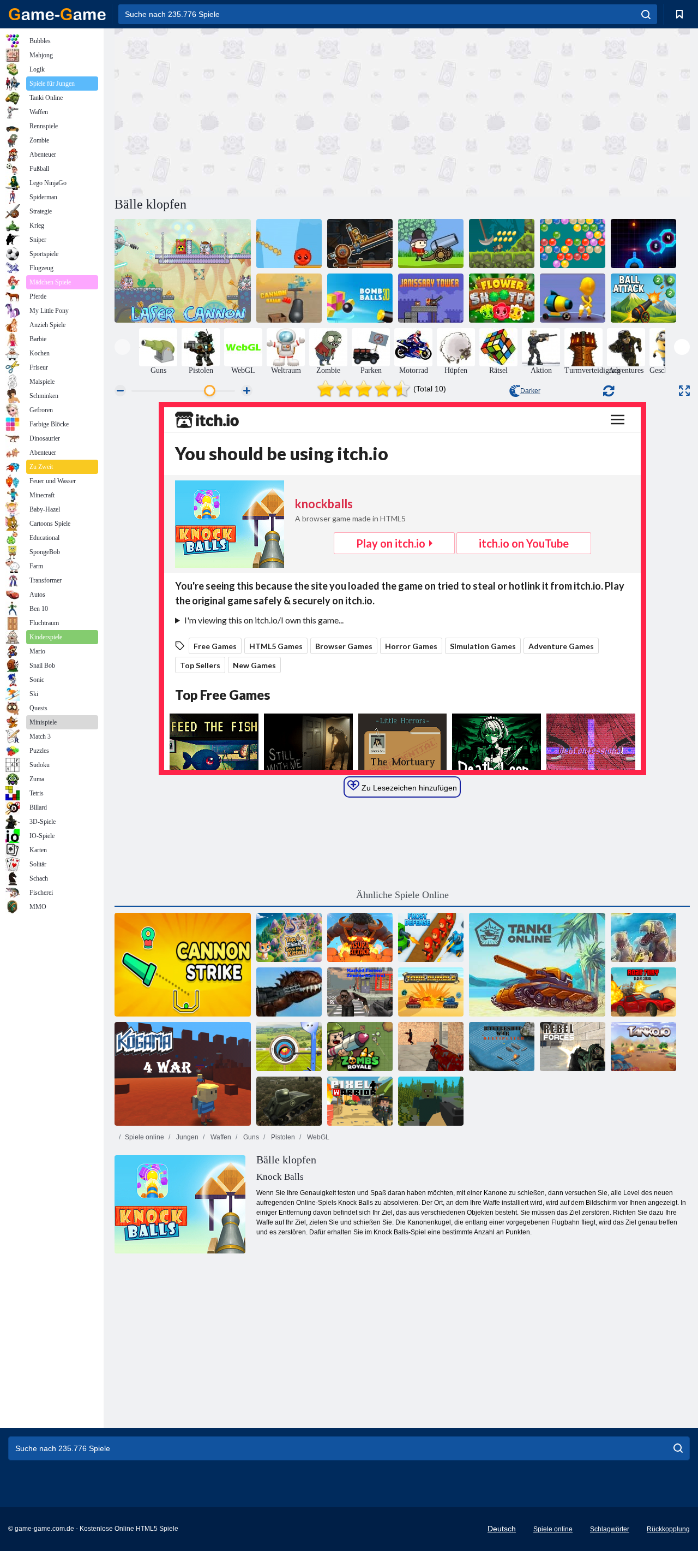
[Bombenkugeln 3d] (360, 298)
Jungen (186, 1137)
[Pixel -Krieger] (360, 1101)
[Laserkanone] (183, 271)
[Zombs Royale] (360, 1046)
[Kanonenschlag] (183, 965)
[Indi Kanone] (501, 243)
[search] (646, 14)
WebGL (317, 1137)
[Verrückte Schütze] (431, 1046)
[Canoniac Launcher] (360, 243)
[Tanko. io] (643, 1046)
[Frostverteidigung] (431, 937)
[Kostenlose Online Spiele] (57, 14)
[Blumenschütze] (501, 298)
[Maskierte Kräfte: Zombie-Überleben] (360, 992)
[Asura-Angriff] (360, 937)
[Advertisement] (258, 110)
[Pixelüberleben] (431, 1101)
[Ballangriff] (643, 298)
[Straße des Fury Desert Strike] (643, 992)
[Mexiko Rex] (289, 992)
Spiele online (144, 1137)
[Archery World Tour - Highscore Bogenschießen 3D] (289, 1046)
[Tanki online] (537, 965)
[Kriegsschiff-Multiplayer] (501, 1046)
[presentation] (122, 347)
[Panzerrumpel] (431, 992)
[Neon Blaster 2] (643, 243)
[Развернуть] (684, 390)
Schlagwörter (609, 1529)
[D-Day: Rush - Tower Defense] (643, 937)
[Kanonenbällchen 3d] (289, 298)
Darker (530, 391)
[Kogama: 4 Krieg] (183, 1074)
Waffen (220, 1137)
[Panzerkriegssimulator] (289, 1101)
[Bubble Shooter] (572, 243)
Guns (250, 1137)
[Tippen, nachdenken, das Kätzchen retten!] (289, 937)
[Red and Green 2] (289, 243)
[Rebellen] (572, 1046)
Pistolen (282, 1137)
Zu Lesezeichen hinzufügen (408, 787)
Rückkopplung (668, 1529)
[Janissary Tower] (431, 298)
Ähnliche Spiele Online (402, 894)
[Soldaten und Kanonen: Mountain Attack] (431, 243)
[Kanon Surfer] (572, 298)
